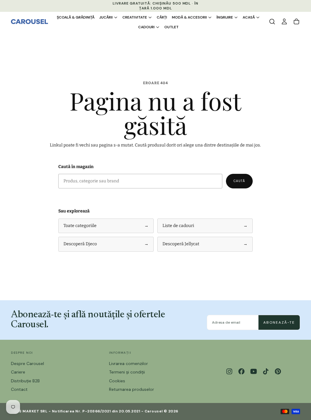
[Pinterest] (278, 371)
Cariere (18, 372)
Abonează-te (279, 322)
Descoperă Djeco (106, 243)
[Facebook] (241, 371)
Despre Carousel (27, 363)
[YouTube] (253, 371)
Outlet (171, 27)
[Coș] (296, 21)
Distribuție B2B (25, 381)
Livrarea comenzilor (128, 363)
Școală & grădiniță (75, 17)
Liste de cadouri (205, 225)
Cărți (162, 17)
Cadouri (146, 27)
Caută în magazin (76, 166)
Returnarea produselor (131, 389)
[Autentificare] (284, 21)
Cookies (117, 381)
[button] (272, 21)
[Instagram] (229, 371)
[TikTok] (265, 371)
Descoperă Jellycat (205, 243)
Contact (19, 389)
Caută (239, 181)
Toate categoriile (106, 225)
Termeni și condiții (127, 372)
